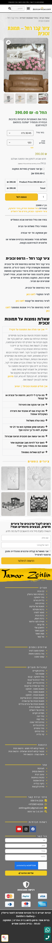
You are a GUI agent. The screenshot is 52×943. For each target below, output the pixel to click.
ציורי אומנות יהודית (29, 17)
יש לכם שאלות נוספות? (32, 452)
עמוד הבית (44, 17)
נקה (32, 147)
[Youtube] (19, 829)
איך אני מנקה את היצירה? (31, 404)
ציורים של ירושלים (19, 211)
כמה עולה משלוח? (35, 420)
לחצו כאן (31, 294)
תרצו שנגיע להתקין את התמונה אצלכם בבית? (28, 161)
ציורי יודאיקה (14, 208)
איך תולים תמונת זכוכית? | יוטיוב (31, 386)
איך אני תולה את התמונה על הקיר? (26, 329)
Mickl (37, 923)
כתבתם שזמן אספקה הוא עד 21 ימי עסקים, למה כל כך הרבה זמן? (28, 428)
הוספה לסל (21, 197)
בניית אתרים (19, 920)
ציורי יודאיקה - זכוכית (37, 211)
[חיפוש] (9, 8)
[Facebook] (33, 829)
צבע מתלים (42, 142)
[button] (28, 8)
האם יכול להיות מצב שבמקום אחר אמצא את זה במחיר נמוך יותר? (28, 444)
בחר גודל (40, 132)
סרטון (10, 376)
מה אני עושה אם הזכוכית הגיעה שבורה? (24, 436)
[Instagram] (26, 829)
